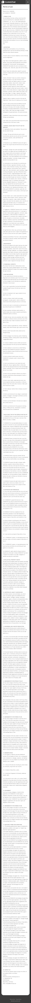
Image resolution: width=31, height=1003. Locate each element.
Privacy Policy (18, 999)
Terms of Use (13, 999)
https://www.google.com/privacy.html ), (12, 940)
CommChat (10, 2)
